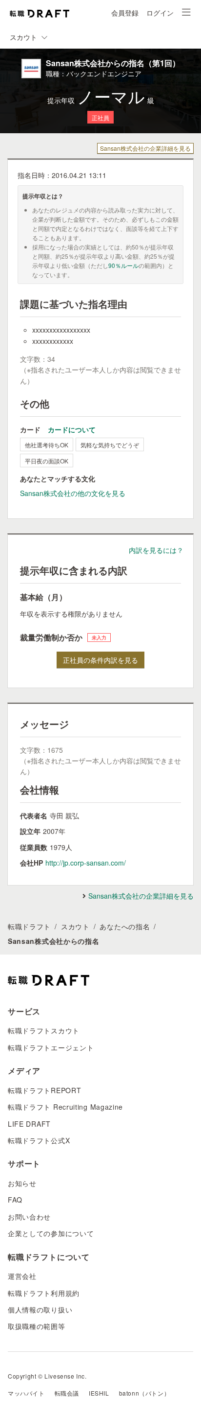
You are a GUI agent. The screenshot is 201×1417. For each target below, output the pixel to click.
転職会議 (67, 1393)
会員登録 (125, 13)
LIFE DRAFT (29, 1124)
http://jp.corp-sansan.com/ (85, 863)
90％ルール (123, 265)
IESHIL (99, 1393)
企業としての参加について (51, 1233)
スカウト (75, 926)
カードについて (72, 429)
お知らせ (22, 1183)
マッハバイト (26, 1393)
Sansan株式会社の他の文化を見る (72, 493)
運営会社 (22, 1276)
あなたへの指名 (125, 926)
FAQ (15, 1199)
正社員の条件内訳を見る (100, 660)
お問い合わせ (29, 1217)
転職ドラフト (29, 926)
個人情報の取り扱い (40, 1309)
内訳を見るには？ (156, 550)
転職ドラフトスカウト (44, 1030)
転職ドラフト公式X (39, 1140)
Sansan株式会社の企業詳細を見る (145, 148)
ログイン (160, 13)
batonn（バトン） (144, 1393)
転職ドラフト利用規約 (44, 1293)
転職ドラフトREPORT (44, 1090)
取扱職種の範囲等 (36, 1326)
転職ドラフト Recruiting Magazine (65, 1107)
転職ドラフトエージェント (51, 1047)
